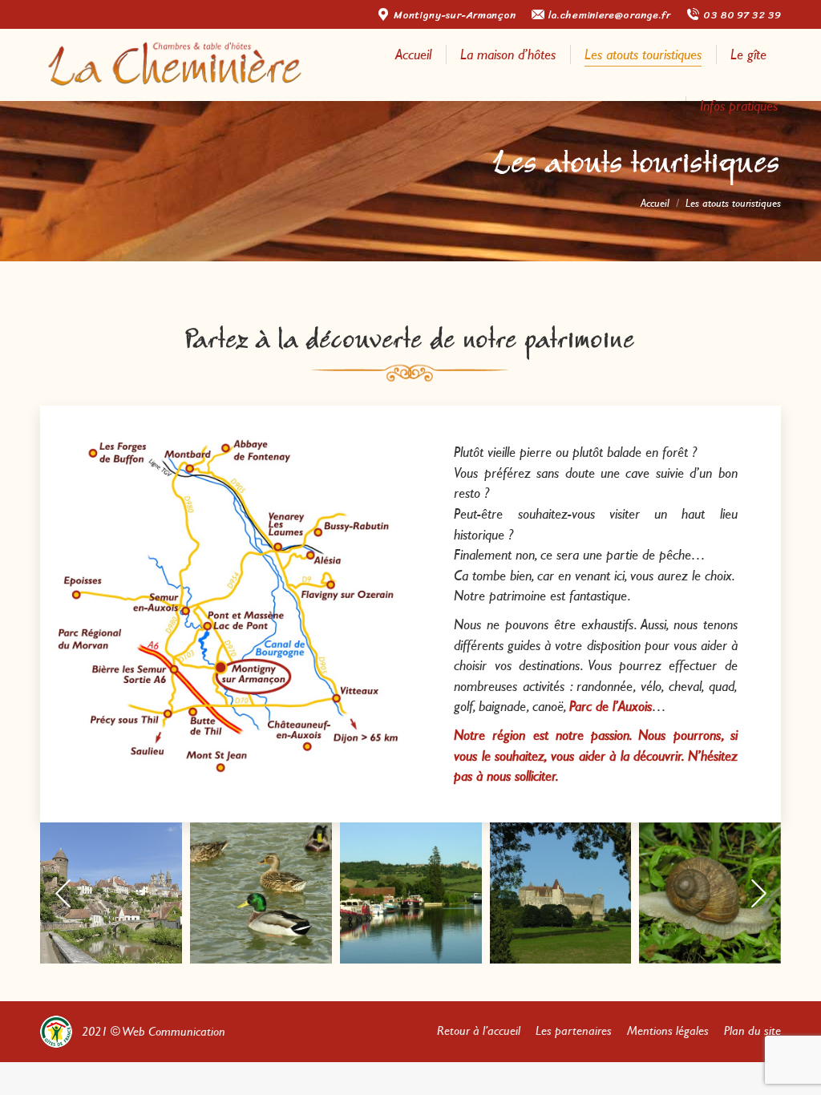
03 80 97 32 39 (742, 14)
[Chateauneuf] (411, 893)
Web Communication (173, 1031)
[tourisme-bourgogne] (261, 893)
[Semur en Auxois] (111, 893)
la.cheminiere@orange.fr (609, 14)
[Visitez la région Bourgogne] (561, 893)
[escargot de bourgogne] (710, 893)
